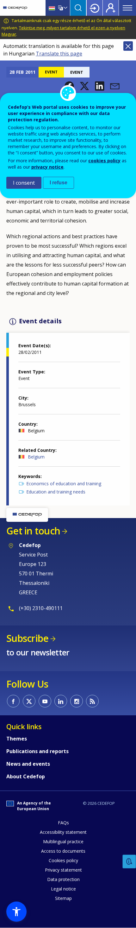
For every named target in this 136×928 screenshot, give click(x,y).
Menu (127, 7)
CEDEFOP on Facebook (13, 701)
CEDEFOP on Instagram (76, 701)
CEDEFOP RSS (92, 701)
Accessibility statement (63, 832)
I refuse (58, 182)
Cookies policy (63, 860)
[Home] (15, 8)
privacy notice (47, 167)
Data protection (63, 879)
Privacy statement (63, 870)
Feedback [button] (129, 861)
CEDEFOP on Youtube (45, 701)
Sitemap (63, 898)
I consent (24, 182)
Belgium (36, 457)
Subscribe (27, 638)
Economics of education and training (63, 484)
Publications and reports (37, 751)
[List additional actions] (65, 8)
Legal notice (63, 889)
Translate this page (59, 53)
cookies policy (104, 161)
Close (128, 46)
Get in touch (33, 530)
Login (94, 8)
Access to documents (63, 851)
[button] (84, 86)
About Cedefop (25, 776)
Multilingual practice (63, 841)
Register (111, 8)
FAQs (63, 823)
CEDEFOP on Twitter (29, 701)
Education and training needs (55, 492)
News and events (28, 763)
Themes (16, 738)
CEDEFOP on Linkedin (60, 701)
